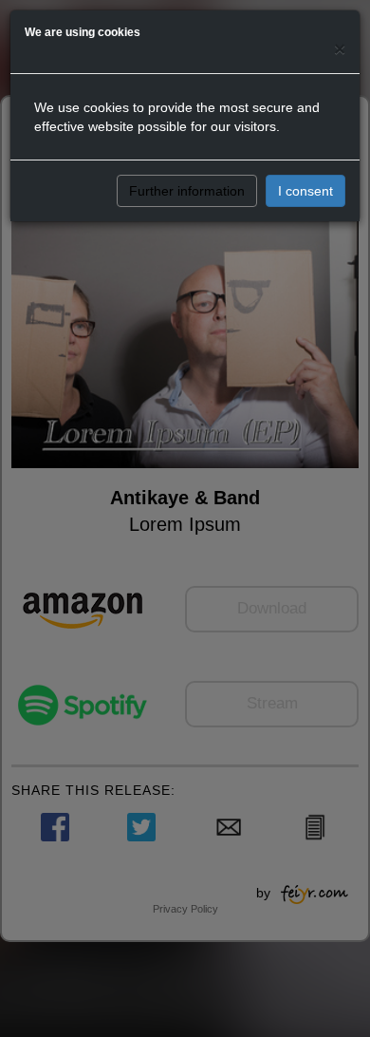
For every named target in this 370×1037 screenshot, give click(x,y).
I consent (305, 190)
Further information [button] (187, 190)
